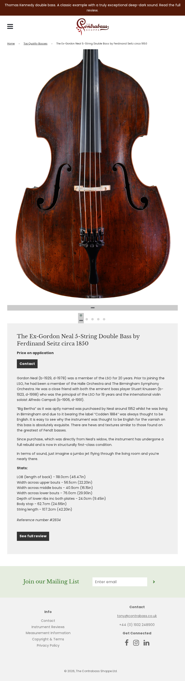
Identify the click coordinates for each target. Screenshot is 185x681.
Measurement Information (48, 633)
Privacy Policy (48, 645)
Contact (27, 363)
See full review (33, 536)
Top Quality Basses (35, 43)
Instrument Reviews (48, 627)
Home (11, 43)
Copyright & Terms (48, 639)
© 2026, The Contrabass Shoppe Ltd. (91, 671)
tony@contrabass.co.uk (137, 615)
